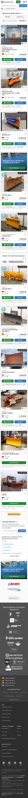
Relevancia (20, 17)
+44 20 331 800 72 (10, 678)
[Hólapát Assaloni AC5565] (14, 400)
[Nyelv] (24, 1)
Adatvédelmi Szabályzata (7, 793)
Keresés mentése (14, 514)
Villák (4, 262)
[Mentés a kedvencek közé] (25, 47)
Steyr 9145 (5, 692)
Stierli (16, 692)
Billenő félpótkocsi (9, 696)
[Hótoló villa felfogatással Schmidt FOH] (14, 223)
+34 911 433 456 (9, 685)
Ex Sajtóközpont (6, 550)
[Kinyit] (14, 66)
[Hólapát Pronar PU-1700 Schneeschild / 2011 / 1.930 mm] (14, 78)
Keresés (23, 5)
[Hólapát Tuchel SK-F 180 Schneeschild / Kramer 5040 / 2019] (14, 35)
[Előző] (2, 35)
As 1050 (4, 541)
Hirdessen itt (14, 598)
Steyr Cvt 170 (20, 696)
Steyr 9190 (22, 692)
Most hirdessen (13, 168)
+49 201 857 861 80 (10, 683)
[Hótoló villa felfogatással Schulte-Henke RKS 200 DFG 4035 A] (14, 316)
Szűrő (8, 17)
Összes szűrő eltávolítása (10, 21)
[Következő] (25, 35)
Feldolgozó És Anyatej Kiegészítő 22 (12, 553)
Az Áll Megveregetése (8, 544)
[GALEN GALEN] (14, 481)
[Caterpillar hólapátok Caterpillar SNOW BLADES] (14, 441)
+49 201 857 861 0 (10, 681)
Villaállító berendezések (16, 262)
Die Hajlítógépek (6, 547)
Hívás (21, 59)
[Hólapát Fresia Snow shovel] (14, 359)
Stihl (11, 692)
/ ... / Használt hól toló (9, 8)
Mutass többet (14, 556)
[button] (26, 1)
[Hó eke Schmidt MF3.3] (14, 182)
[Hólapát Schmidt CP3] (14, 122)
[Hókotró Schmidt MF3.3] (14, 276)
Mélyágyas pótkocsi (14, 699)
